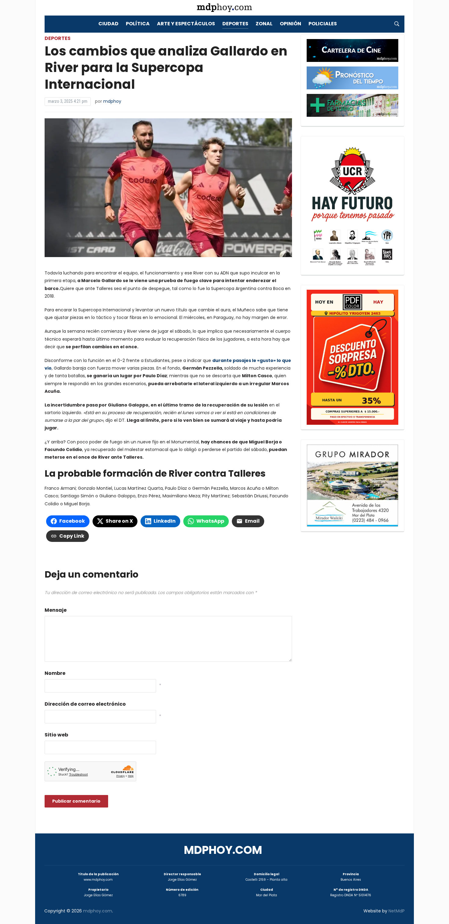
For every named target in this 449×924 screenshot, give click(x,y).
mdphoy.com (223, 850)
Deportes (235, 23)
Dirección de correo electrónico (85, 703)
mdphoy (112, 101)
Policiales (322, 23)
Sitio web (56, 734)
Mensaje (56, 610)
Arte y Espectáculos (186, 23)
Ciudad (108, 23)
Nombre (55, 673)
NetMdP (397, 911)
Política (138, 23)
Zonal (264, 23)
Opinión (290, 23)
